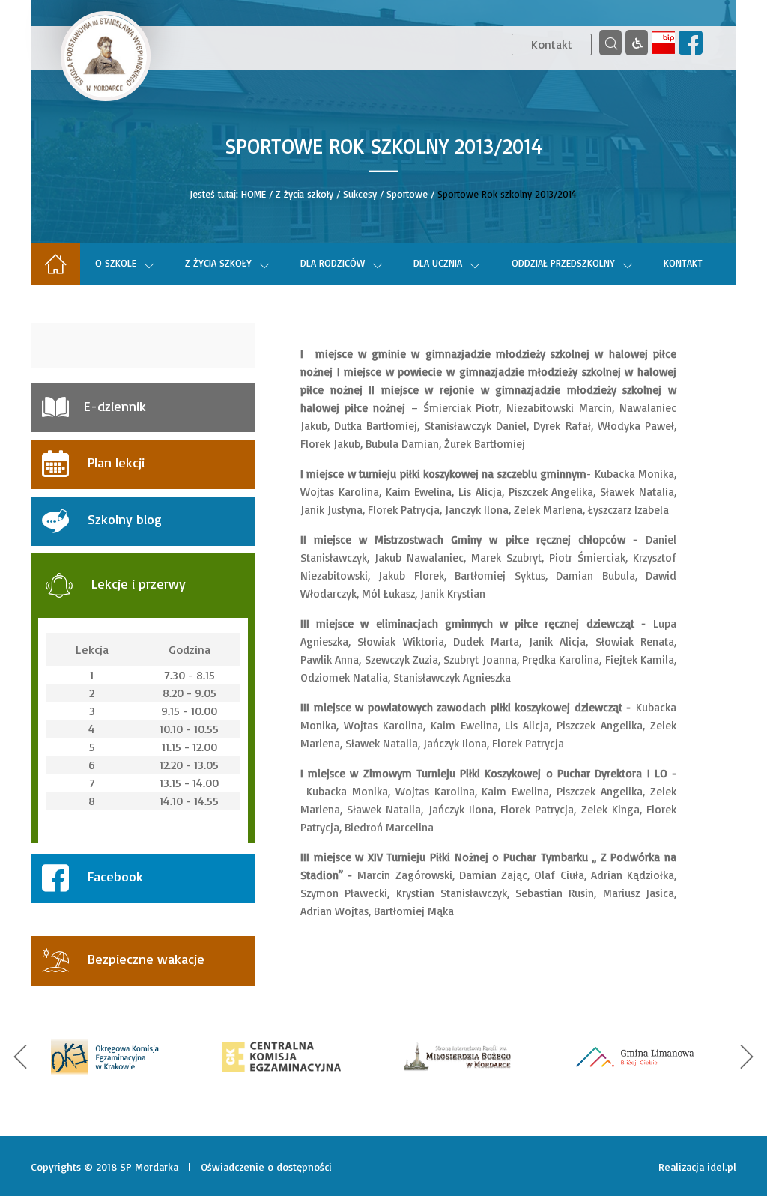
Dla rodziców (332, 263)
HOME (253, 194)
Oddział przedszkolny (563, 263)
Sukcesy (360, 194)
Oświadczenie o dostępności (266, 1166)
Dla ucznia (437, 263)
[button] (20, 1057)
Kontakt (551, 44)
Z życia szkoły (304, 194)
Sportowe (407, 194)
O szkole (115, 263)
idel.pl (721, 1166)
